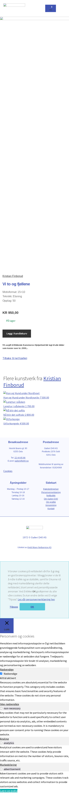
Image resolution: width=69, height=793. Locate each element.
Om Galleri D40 (51, 499)
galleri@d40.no (22, 461)
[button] (62, 8)
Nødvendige (10, 673)
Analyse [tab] (4, 738)
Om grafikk (51, 502)
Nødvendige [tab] (7, 669)
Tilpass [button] (14, 606)
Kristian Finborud (13, 276)
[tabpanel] (34, 691)
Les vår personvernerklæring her (36, 599)
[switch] (1, 708)
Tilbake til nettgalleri (15, 358)
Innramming (51, 505)
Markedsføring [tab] (8, 764)
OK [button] (32, 606)
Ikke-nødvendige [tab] (9, 704)
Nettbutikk (50, 495)
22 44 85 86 (20, 458)
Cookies (7, 471)
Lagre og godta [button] (8, 790)
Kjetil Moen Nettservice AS (39, 547)
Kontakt (51, 508)
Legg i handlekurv (17, 333)
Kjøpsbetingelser (51, 489)
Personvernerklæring (51, 492)
